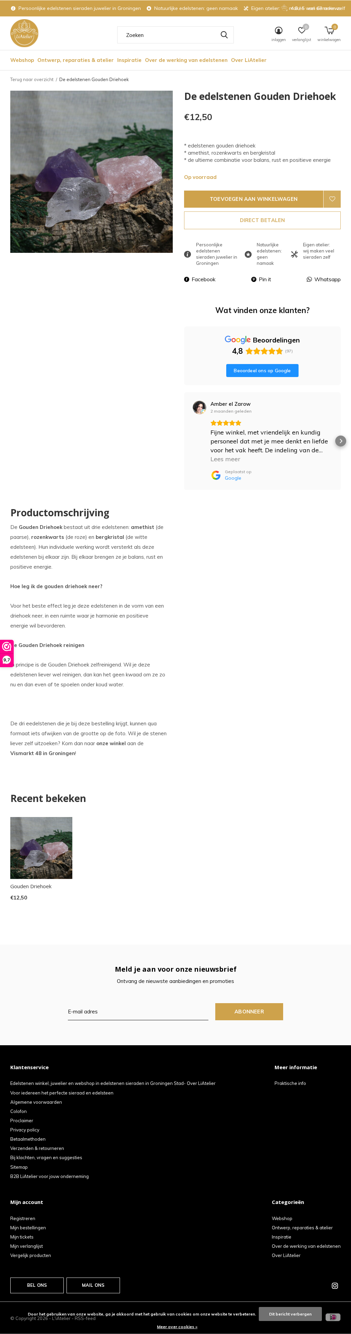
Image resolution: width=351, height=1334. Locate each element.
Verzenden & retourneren (37, 1148)
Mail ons (93, 1285)
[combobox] (175, 34)
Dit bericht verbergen (290, 1314)
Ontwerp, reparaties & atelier (75, 60)
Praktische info (290, 1083)
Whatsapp (327, 279)
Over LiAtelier (249, 60)
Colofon (18, 1111)
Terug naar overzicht (31, 79)
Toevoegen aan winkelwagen (254, 199)
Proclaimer (21, 1120)
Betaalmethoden (28, 1139)
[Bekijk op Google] (199, 407)
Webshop (22, 60)
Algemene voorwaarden (36, 1102)
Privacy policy (24, 1129)
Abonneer (249, 1011)
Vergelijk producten (30, 1255)
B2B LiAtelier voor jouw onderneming (49, 1176)
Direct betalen (262, 220)
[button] (184, 441)
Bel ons (37, 1285)
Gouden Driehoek (30, 886)
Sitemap (19, 1167)
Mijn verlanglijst (26, 1246)
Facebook (204, 279)
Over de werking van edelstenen (186, 60)
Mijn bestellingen (28, 1227)
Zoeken (224, 34)
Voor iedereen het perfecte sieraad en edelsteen (61, 1093)
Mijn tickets (22, 1237)
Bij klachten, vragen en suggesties (46, 1157)
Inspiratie (129, 60)
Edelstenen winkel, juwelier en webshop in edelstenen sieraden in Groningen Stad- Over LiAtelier (113, 1083)
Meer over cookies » (177, 1326)
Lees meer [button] (225, 459)
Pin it (265, 279)
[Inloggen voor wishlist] (332, 199)
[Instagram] (335, 1285)
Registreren (22, 1218)
